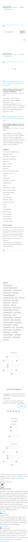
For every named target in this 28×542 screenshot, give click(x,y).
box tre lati (16, 310)
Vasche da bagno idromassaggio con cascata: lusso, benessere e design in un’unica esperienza (12, 244)
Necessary (4, 513)
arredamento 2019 (17, 290)
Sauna (4, 207)
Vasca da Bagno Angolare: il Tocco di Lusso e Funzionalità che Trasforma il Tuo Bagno (13, 125)
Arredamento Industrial (9, 156)
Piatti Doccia (6, 195)
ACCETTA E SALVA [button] (4, 541)
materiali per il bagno (8, 317)
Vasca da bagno (6, 332)
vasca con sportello (7, 329)
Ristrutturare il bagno (8, 202)
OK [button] (4, 480)
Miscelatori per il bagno (9, 187)
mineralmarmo (17, 317)
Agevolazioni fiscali (8, 154)
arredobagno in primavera (9, 295)
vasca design (14, 332)
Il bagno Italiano (7, 183)
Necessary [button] (2, 511)
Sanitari (5, 204)
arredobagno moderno (8, 297)
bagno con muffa (7, 300)
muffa (12, 320)
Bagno (16, 297)
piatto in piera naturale (8, 322)
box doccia (13, 305)
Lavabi (4, 185)
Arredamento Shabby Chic (9, 159)
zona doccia (6, 339)
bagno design (15, 300)
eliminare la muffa (7, 315)
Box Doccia (5, 168)
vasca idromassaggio (8, 334)
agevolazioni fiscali (7, 290)
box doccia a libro (7, 307)
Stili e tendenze (7, 216)
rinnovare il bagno (7, 325)
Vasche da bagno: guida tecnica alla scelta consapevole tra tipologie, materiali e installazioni (13, 90)
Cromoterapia (6, 178)
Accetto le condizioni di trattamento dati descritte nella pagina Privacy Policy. (13, 402)
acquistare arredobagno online (10, 288)
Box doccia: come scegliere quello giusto (13, 227)
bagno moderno (6, 302)
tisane (13, 327)
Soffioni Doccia (6, 211)
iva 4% (14, 315)
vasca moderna (17, 334)
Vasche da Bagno (7, 218)
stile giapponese (6, 327)
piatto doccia (17, 320)
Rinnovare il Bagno (8, 199)
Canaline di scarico (8, 173)
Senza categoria (7, 209)
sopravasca (15, 325)
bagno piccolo (6, 305)
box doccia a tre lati (17, 307)
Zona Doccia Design (8, 221)
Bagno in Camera (7, 163)
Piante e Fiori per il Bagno (9, 190)
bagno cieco (21, 297)
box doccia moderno (7, 310)
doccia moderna (17, 312)
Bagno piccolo (6, 166)
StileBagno (7, 93)
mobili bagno (6, 320)
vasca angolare (19, 327)
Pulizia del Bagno (7, 197)
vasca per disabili (16, 337)
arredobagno (15, 292)
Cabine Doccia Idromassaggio (10, 171)
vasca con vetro (16, 329)
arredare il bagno (7, 292)
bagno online (15, 302)
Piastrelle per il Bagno (8, 192)
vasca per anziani (7, 337)
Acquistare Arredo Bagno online (11, 152)
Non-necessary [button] (4, 526)
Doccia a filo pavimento (9, 180)
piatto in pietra (18, 322)
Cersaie (5, 175)
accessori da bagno (7, 285)
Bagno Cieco (6, 161)
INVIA (21, 406)
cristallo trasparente (7, 312)
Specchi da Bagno (7, 214)
